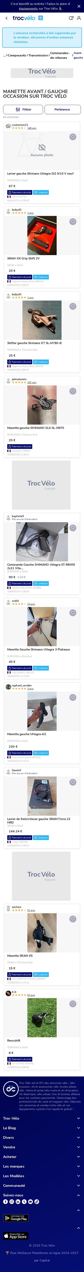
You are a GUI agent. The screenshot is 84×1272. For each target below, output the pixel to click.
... (4, 55)
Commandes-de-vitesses (60, 55)
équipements (28, 8)
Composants (17, 55)
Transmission (38, 55)
